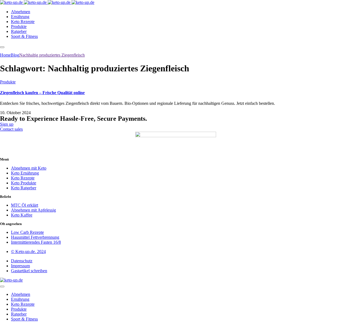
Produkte (8, 82)
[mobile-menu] (2, 47)
